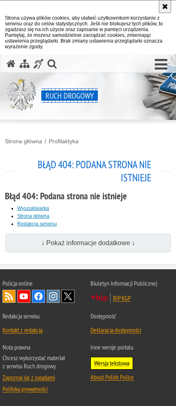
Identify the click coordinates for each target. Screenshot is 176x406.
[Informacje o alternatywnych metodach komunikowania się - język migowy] (38, 64)
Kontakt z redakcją (22, 330)
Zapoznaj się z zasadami (28, 377)
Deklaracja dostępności (115, 330)
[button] (161, 64)
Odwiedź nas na (23, 296)
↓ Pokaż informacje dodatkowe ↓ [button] (88, 242)
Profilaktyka (64, 141)
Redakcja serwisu (37, 224)
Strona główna (23, 141)
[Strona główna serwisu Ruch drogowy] (11, 64)
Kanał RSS (9, 296)
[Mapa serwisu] (24, 64)
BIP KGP (122, 298)
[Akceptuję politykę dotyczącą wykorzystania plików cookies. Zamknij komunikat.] (165, 6)
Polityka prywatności (24, 389)
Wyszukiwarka (33, 208)
